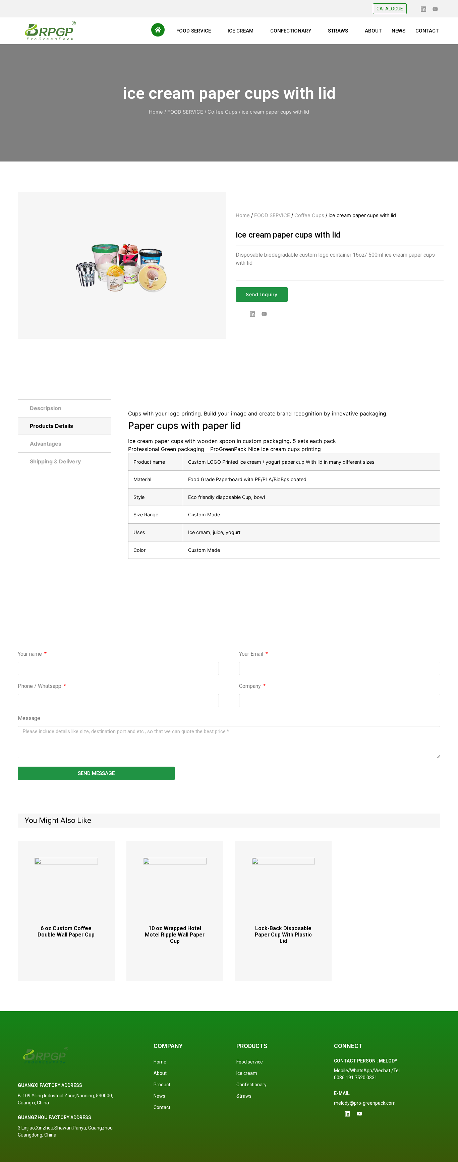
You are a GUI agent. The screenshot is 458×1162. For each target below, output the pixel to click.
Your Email (252, 654)
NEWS (398, 31)
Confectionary (251, 1084)
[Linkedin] (423, 8)
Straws (243, 1096)
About (160, 1073)
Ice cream (246, 1073)
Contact (162, 1107)
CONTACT (427, 31)
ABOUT (373, 31)
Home (156, 112)
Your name (30, 654)
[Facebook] (412, 8)
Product (162, 1084)
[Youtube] (435, 8)
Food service (249, 1061)
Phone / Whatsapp (40, 686)
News (159, 1096)
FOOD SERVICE (193, 31)
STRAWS (338, 31)
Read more (66, 952)
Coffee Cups (222, 112)
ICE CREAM (240, 31)
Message (29, 718)
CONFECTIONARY (290, 31)
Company (250, 686)
